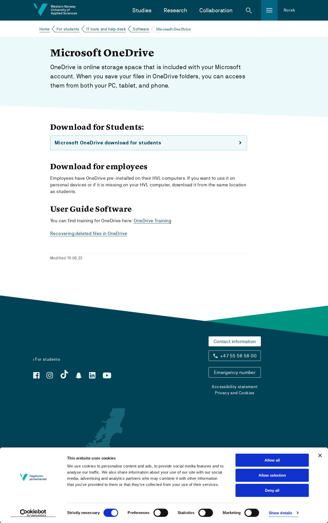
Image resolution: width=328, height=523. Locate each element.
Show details (280, 513)
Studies (141, 10)
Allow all (272, 460)
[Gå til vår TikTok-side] (64, 374)
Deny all (272, 490)
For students (68, 29)
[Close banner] (320, 455)
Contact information (235, 341)
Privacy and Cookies (234, 392)
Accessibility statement (235, 386)
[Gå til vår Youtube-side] (107, 375)
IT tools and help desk (106, 29)
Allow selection (272, 475)
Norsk (289, 10)
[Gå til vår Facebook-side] (36, 375)
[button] (249, 10)
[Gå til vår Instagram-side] (49, 375)
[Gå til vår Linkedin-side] (92, 375)
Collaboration (215, 10)
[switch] (160, 513)
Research (175, 10)
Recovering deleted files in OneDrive (88, 233)
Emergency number (234, 372)
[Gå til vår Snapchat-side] (78, 375)
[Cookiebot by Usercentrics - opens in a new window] (33, 513)
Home (44, 29)
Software (141, 29)
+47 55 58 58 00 (238, 355)
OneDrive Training (152, 220)
